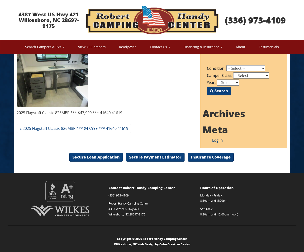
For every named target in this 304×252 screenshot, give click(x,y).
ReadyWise (127, 47)
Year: (211, 82)
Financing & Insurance (202, 47)
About (240, 47)
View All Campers (92, 47)
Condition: (216, 68)
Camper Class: (219, 75)
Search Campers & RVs (43, 47)
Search (221, 90)
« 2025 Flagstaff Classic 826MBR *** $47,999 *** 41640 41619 (74, 128)
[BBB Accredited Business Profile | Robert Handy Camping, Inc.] (60, 191)
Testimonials (269, 47)
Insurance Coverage (211, 157)
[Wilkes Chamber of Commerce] (60, 210)
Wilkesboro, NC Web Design (134, 244)
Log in (217, 140)
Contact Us (159, 47)
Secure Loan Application (96, 157)
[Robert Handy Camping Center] (152, 20)
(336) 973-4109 (255, 20)
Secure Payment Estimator (155, 157)
